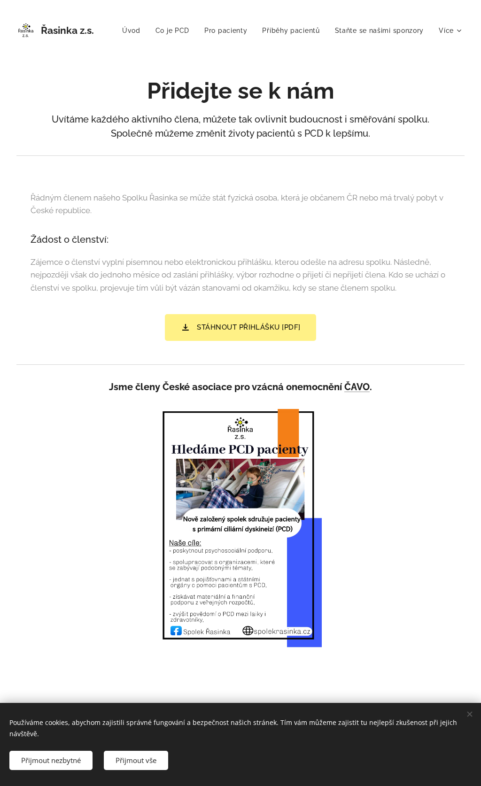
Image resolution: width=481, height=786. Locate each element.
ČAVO (357, 387)
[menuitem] (134, 30)
